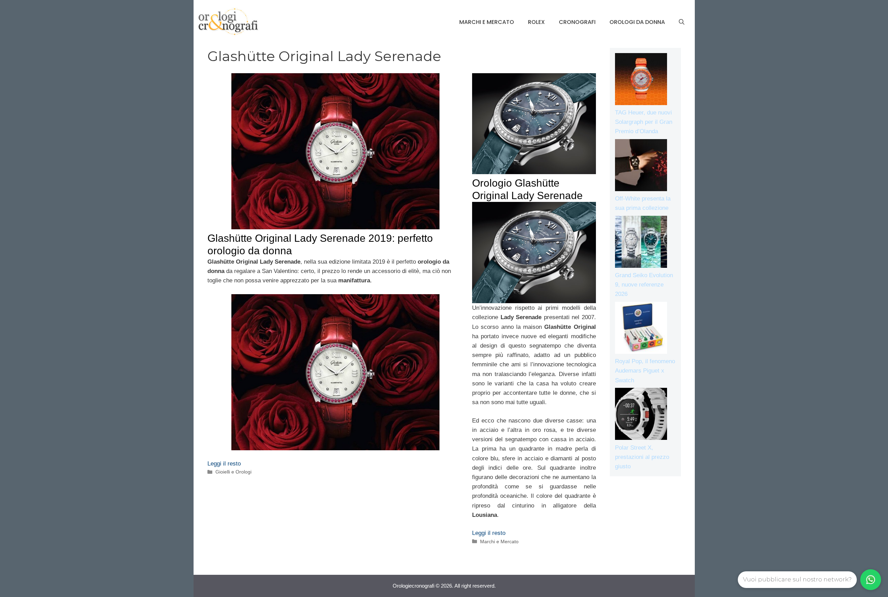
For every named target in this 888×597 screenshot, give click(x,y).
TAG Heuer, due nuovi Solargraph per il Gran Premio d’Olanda (643, 122)
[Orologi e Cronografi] (228, 21)
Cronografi (577, 22)
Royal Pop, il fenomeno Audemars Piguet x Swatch (645, 370)
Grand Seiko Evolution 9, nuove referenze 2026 (644, 284)
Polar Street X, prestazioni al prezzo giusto (642, 457)
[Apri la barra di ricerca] (681, 22)
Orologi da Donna (637, 22)
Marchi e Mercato (486, 22)
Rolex (536, 22)
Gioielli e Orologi (233, 472)
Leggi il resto (224, 463)
